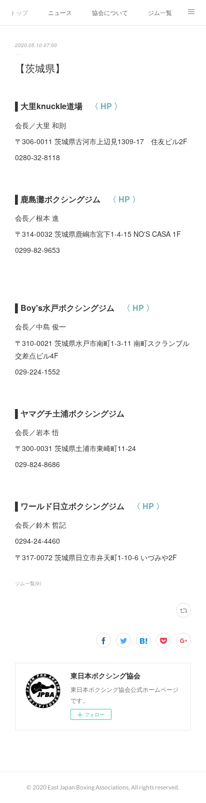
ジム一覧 (160, 12)
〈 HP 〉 (106, 106)
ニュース (60, 12)
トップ (19, 12)
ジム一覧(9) (28, 583)
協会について (110, 12)
